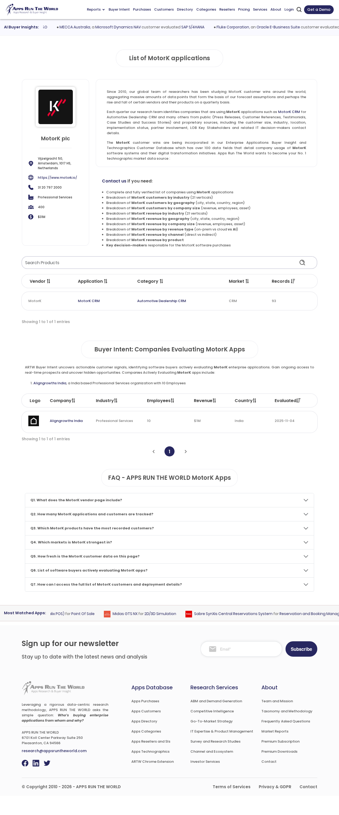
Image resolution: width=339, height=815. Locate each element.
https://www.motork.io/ (57, 177)
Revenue (203, 401)
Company (61, 401)
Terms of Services (232, 787)
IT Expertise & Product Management (221, 731)
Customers (164, 9)
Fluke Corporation (225, 27)
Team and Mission (277, 701)
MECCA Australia (67, 27)
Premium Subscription (280, 741)
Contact (268, 761)
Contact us (114, 181)
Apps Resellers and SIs (150, 741)
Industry (105, 401)
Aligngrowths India (49, 383)
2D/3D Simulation (152, 613)
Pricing (244, 9)
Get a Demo (319, 9)
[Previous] (153, 451)
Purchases (142, 9)
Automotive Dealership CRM (161, 300)
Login (289, 9)
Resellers (227, 9)
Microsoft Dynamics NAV (110, 27)
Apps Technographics (150, 751)
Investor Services (205, 761)
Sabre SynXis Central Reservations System (225, 613)
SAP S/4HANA (185, 27)
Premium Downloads (279, 751)
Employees (159, 401)
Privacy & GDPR (275, 787)
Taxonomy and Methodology (287, 711)
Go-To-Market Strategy (211, 721)
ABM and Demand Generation (216, 701)
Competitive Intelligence (212, 711)
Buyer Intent (119, 9)
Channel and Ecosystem (211, 751)
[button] (49, 281)
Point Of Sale (75, 613)
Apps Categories (146, 731)
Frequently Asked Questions (285, 721)
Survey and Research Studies (215, 741)
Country (244, 401)
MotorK (34, 300)
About (275, 9)
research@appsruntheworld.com (54, 750)
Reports (94, 9)
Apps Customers (146, 711)
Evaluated (285, 401)
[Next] (186, 451)
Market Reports (274, 731)
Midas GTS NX (117, 613)
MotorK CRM (289, 111)
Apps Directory (144, 721)
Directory (185, 9)
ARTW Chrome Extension (152, 761)
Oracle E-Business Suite (270, 27)
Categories (206, 9)
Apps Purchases (145, 701)
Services (260, 9)
